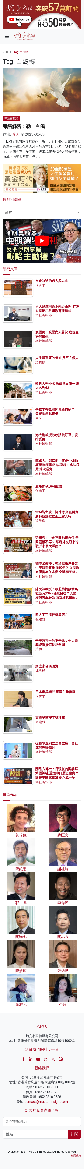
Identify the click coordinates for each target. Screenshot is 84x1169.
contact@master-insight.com (46, 1102)
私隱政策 (76, 1155)
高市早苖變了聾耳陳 (50, 717)
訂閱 (74, 1134)
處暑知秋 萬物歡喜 (48, 486)
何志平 (40, 285)
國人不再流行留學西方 (51, 615)
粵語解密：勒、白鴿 (24, 126)
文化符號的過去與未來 (51, 281)
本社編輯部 (43, 315)
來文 (38, 418)
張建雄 (40, 619)
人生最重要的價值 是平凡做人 (57, 358)
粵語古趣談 (11, 118)
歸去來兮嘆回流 (46, 666)
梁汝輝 (40, 520)
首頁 (5, 52)
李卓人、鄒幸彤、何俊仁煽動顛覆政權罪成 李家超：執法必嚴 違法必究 (57, 465)
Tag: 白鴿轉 (21, 52)
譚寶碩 (40, 362)
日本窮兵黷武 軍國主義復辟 (55, 692)
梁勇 (38, 649)
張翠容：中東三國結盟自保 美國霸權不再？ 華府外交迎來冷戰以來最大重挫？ (57, 542)
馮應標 (40, 670)
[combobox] (42, 213)
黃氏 (15, 134)
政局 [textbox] (8, 212)
